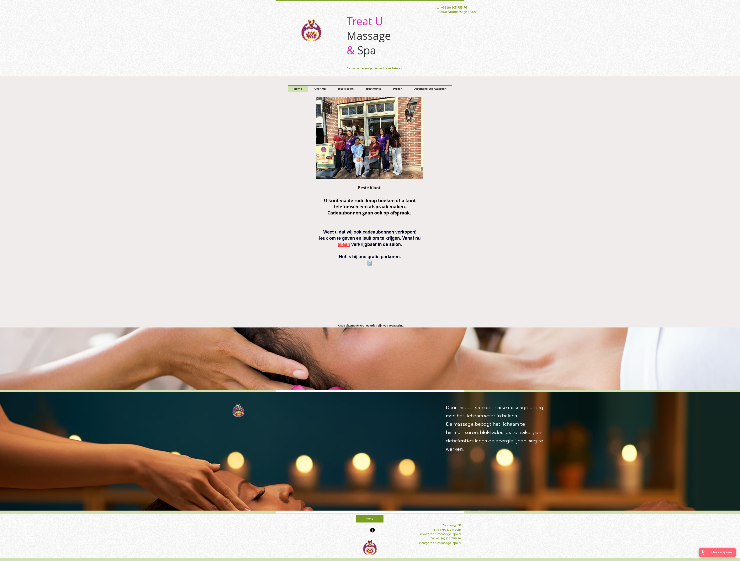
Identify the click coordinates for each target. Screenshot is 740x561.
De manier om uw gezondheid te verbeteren (374, 68)
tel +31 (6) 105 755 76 (452, 7)
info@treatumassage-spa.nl (457, 12)
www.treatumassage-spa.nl (440, 534)
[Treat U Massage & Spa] (372, 530)
